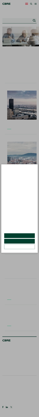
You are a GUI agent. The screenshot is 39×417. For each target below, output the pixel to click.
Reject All (19, 242)
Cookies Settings (19, 248)
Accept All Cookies (19, 237)
